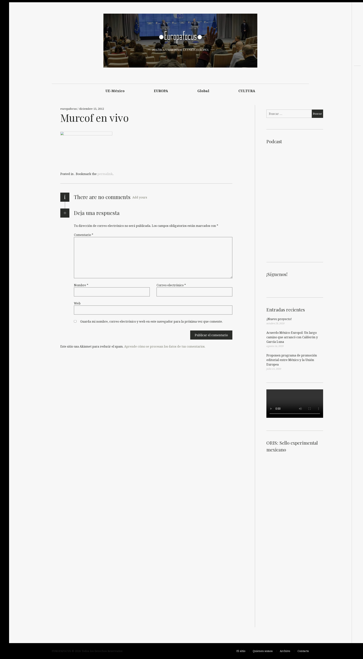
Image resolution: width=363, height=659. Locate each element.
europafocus (69, 108)
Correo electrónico (171, 285)
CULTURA (246, 91)
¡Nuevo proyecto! (279, 319)
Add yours (139, 197)
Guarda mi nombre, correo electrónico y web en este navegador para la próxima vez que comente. (151, 321)
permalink (105, 174)
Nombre (81, 285)
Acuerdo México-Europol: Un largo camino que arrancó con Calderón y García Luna (292, 337)
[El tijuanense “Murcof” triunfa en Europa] (357, 80)
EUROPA (161, 91)
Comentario (83, 235)
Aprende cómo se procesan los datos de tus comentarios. (164, 346)
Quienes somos (263, 651)
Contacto (303, 651)
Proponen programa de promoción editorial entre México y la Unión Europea (291, 359)
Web (77, 303)
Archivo (285, 651)
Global (203, 91)
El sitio (241, 651)
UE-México (115, 91)
